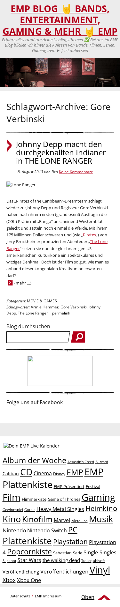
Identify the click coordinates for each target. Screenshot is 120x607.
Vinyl (100, 570)
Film (11, 497)
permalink (61, 313)
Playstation (70, 541)
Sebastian (62, 553)
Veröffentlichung (21, 571)
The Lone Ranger (33, 313)
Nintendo (14, 530)
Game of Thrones (64, 499)
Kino (12, 519)
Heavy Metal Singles (60, 509)
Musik (101, 519)
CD (26, 472)
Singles (108, 552)
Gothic (29, 509)
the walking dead (61, 560)
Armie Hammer (45, 307)
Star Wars (29, 560)
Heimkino (101, 508)
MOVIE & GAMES (42, 301)
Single (91, 552)
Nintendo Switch (47, 530)
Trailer (86, 560)
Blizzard (101, 462)
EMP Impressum (48, 596)
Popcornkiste (29, 552)
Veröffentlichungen (64, 571)
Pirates (89, 235)
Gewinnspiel (13, 509)
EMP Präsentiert (69, 486)
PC (72, 530)
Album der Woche (34, 460)
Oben (87, 597)
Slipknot (9, 560)
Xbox (9, 580)
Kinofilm (37, 519)
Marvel (62, 520)
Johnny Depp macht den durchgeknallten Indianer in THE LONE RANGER (61, 152)
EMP (75, 472)
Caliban (11, 473)
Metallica (79, 520)
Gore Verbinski (73, 307)
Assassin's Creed (81, 462)
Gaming (98, 497)
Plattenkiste (27, 541)
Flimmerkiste (34, 499)
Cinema (43, 473)
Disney (59, 474)
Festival (93, 486)
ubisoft (99, 560)
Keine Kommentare (76, 171)
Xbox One (29, 580)
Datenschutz (20, 596)
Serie (77, 553)
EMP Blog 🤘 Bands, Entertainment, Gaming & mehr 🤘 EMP (60, 20)
